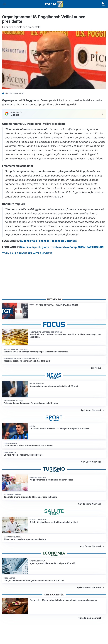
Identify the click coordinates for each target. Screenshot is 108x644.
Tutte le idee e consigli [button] (89, 618)
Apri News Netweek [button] (91, 410)
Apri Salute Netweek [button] (90, 546)
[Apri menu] (5, 4)
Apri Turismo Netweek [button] (89, 504)
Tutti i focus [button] (95, 367)
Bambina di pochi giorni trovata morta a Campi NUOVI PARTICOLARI (62, 247)
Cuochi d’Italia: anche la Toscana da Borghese (48, 240)
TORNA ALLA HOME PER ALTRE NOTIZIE (27, 253)
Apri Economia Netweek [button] (88, 587)
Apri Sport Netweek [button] (91, 461)
